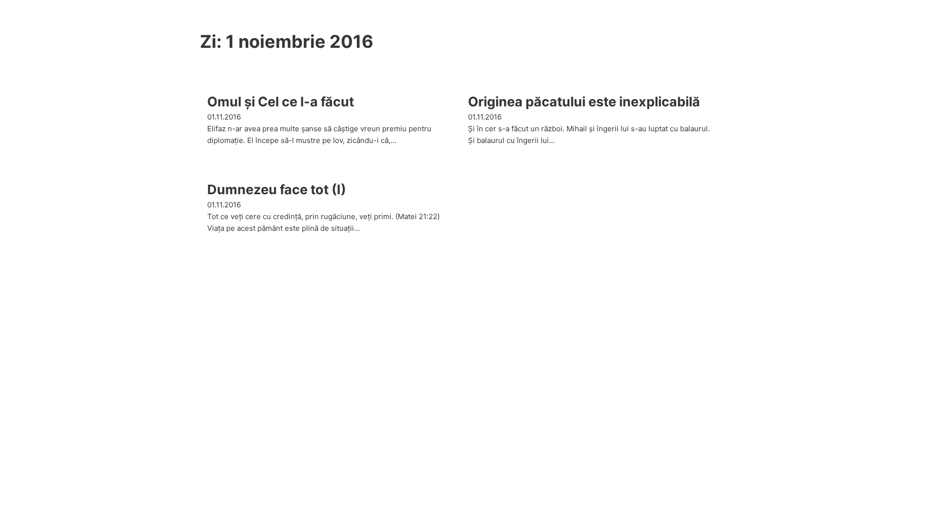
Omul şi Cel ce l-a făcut (280, 102)
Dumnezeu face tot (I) (276, 190)
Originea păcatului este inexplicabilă (584, 102)
